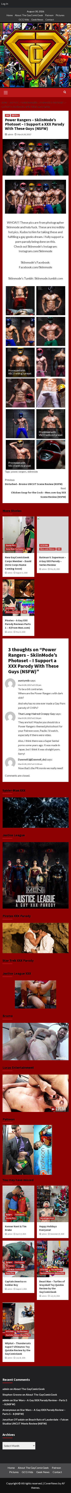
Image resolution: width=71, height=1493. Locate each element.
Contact (49, 19)
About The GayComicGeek (29, 15)
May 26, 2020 (55, 569)
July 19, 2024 (55, 1296)
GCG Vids (24, 19)
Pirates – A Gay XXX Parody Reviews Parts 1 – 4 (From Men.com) (18, 624)
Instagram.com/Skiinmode (35, 251)
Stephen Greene (12, 1394)
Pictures (60, 15)
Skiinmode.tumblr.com (49, 278)
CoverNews (51, 1483)
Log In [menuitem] (4, 3)
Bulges (9, 1214)
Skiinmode (13, 227)
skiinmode (32, 471)
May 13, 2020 (20, 632)
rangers (22, 471)
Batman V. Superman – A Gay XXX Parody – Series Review (52, 561)
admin (10, 134)
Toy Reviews (56, 1269)
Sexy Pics (10, 1273)
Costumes (19, 1214)
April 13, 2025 (21, 1234)
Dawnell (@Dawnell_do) (32, 759)
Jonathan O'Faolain (13, 1419)
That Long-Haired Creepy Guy (36, 713)
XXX (7, 115)
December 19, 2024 (57, 1234)
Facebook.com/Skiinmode (35, 267)
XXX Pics (15, 115)
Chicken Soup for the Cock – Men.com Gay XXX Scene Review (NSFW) (38, 492)
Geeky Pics (11, 545)
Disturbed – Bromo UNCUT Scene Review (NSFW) (34, 482)
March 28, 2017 (24, 134)
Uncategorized (47, 1218)
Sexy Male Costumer (15, 549)
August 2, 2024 (21, 1289)
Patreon (49, 15)
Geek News (37, 19)
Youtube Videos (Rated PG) (52, 1273)
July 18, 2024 (20, 1358)
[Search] (65, 92)
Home (10, 15)
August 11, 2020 (21, 573)
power (14, 471)
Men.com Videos (47, 549)
